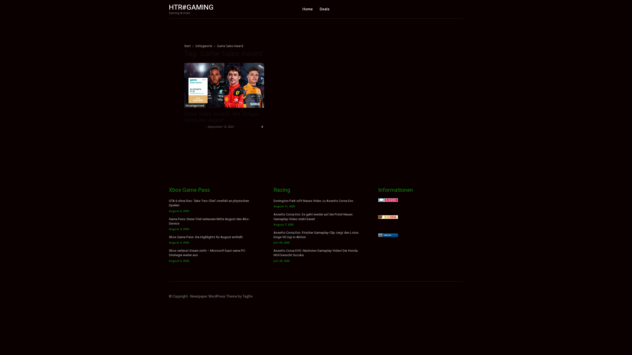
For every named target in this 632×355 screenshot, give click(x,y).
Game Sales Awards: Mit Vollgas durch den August (221, 117)
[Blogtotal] (388, 217)
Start (187, 46)
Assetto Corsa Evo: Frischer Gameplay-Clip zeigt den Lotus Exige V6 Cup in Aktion (316, 234)
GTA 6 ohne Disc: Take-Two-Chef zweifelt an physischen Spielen (209, 203)
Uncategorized (195, 105)
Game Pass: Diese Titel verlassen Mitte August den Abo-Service (209, 221)
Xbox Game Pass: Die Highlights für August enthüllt (206, 237)
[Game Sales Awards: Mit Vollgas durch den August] (224, 85)
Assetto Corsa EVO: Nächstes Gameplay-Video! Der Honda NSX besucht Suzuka (316, 252)
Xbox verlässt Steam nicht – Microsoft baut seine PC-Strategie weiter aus (207, 252)
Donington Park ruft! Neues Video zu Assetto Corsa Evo (313, 200)
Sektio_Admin (194, 126)
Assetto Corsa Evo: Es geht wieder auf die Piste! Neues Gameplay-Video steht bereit (313, 216)
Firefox (387, 235)
